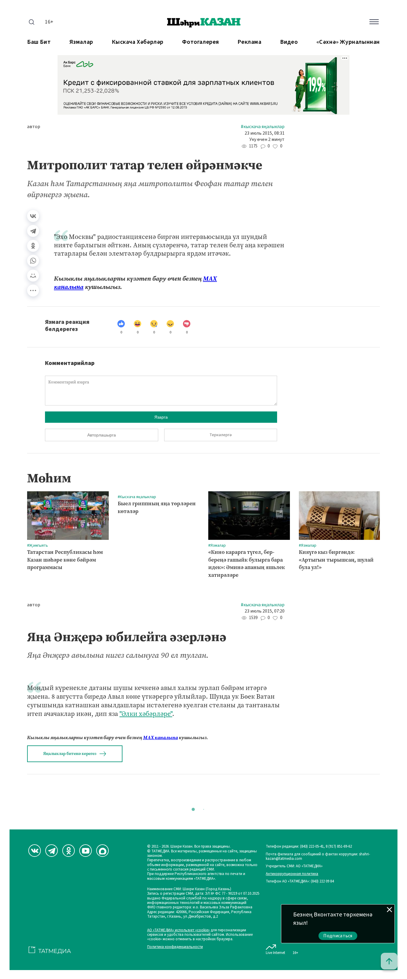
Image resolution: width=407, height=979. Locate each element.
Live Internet (275, 952)
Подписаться (337, 936)
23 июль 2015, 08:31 (265, 133)
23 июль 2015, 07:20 (265, 611)
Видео (289, 42)
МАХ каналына (160, 737)
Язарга (161, 417)
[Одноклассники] (33, 246)
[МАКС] (102, 850)
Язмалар (81, 42)
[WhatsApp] (33, 261)
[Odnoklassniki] (68, 850)
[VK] (34, 850)
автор (33, 127)
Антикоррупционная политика (292, 874)
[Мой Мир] (33, 276)
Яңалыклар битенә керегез (69, 753)
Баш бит (39, 42)
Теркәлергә (220, 435)
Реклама (249, 42)
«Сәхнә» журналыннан (348, 42)
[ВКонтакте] (33, 216)
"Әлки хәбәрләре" (145, 713)
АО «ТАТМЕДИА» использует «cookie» (178, 930)
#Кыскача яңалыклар (263, 127)
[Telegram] (33, 231)
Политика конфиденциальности (175, 947)
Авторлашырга (101, 435)
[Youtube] (85, 850)
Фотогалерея (200, 42)
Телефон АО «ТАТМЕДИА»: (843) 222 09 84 (300, 881)
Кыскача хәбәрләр (138, 42)
